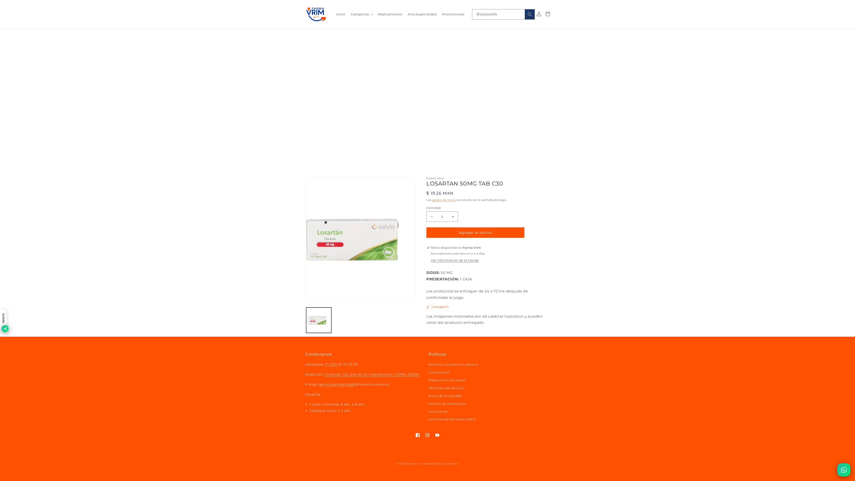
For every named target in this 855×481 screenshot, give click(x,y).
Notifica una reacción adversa (453, 365)
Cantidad (433, 208)
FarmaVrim (414, 463)
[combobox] (503, 14)
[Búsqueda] (530, 14)
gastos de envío (444, 200)
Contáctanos (439, 372)
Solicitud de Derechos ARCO (452, 419)
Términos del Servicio (446, 388)
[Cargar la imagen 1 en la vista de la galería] (318, 320)
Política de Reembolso (447, 404)
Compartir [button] (440, 307)
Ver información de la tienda (455, 260)
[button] (361, 14)
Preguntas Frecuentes (447, 380)
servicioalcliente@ (336, 384)
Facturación (438, 412)
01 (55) (331, 364)
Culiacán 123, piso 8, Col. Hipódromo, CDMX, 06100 (372, 374)
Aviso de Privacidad (444, 396)
